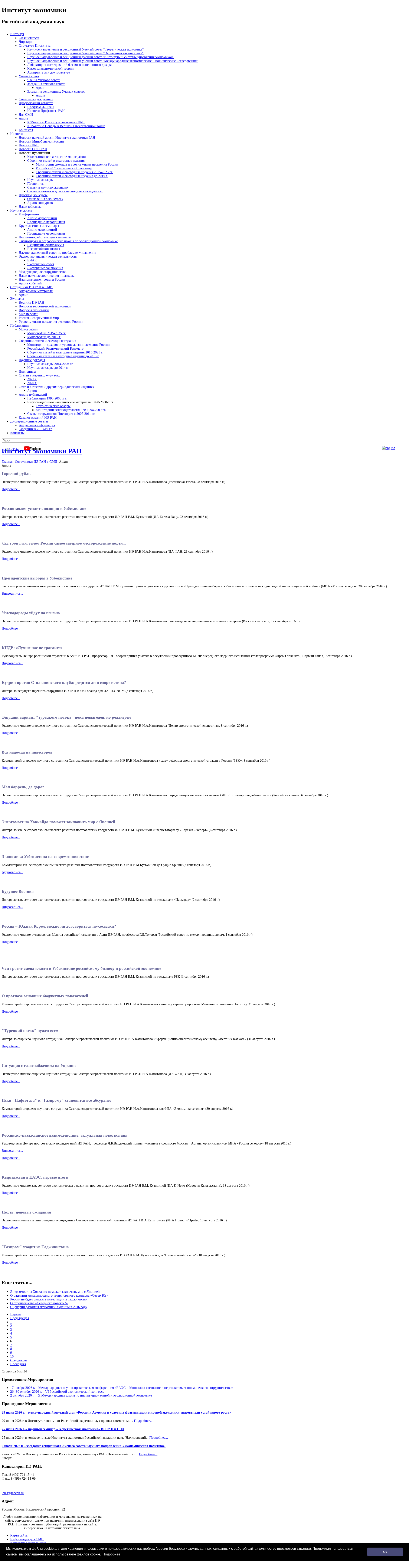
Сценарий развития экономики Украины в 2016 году (48, 1307)
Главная (7, 461)
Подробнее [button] (111, 1554)
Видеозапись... (12, 593)
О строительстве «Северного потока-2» (39, 1303)
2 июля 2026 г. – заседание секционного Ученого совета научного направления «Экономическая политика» (84, 1446)
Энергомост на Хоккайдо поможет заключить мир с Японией (55, 1291)
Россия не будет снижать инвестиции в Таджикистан (49, 1299)
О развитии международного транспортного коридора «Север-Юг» (59, 1295)
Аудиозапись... (12, 872)
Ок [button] (385, 1552)
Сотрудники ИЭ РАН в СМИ (36, 461)
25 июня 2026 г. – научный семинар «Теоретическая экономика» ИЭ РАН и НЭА (63, 1429)
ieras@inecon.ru (13, 1493)
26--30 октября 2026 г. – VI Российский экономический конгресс (57, 1391)
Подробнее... (11, 489)
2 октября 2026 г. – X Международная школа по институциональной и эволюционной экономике (81, 1395)
